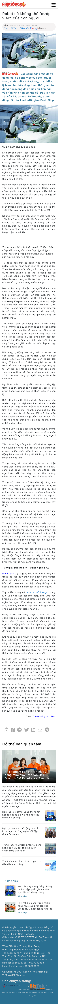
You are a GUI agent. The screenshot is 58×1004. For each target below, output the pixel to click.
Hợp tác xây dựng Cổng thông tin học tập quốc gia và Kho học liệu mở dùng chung (21, 814)
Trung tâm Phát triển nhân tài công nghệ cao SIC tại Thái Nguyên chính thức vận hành (22, 847)
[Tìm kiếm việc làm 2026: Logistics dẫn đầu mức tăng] (50, 865)
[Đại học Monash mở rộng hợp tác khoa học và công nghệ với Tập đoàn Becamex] (50, 832)
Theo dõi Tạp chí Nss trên (16, 28)
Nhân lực (23, 896)
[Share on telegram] (47, 729)
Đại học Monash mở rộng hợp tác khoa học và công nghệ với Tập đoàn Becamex (20, 831)
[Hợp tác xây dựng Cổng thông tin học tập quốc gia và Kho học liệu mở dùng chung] (50, 815)
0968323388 (32, 966)
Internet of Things (37, 592)
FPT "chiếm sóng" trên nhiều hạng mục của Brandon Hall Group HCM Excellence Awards (27, 775)
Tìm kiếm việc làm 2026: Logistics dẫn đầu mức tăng (21, 863)
